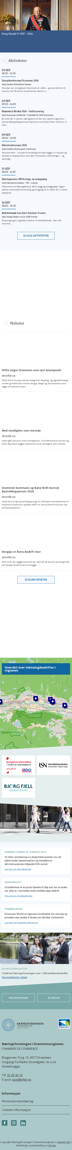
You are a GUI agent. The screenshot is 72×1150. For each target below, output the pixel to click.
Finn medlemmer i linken (14, 977)
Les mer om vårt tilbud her (18, 869)
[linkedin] (23, 1123)
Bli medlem (54, 998)
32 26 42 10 (15, 1075)
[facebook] (4, 1123)
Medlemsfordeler (18, 998)
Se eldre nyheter (36, 579)
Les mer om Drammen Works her (21, 922)
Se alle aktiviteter (36, 235)
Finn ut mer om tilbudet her (18, 895)
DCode (52, 1145)
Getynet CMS (63, 1142)
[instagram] (14, 1123)
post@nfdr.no (21, 1080)
